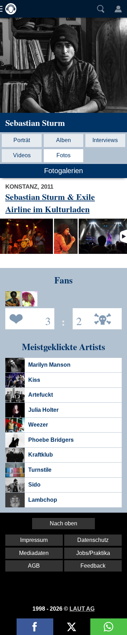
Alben (63, 140)
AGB (34, 566)
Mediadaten (34, 553)
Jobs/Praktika (93, 553)
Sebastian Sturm (35, 122)
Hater (77, 318)
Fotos (63, 155)
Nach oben (63, 523)
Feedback (92, 566)
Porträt (21, 140)
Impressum (34, 540)
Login (118, 9)
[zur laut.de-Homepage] (9, 9)
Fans (28, 318)
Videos (22, 155)
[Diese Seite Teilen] (35, 626)
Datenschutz (93, 540)
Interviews (105, 140)
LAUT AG (82, 609)
